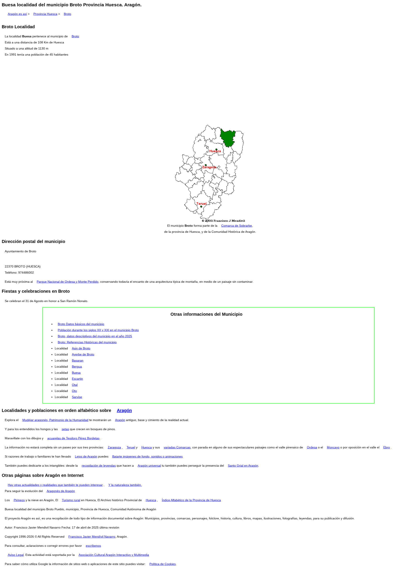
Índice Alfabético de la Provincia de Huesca (191, 500)
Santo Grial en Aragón (243, 465)
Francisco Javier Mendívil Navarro (91, 536)
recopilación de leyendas (99, 465)
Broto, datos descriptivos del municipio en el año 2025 (95, 336)
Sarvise (77, 397)
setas (65, 429)
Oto (74, 391)
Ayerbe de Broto (83, 354)
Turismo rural (71, 500)
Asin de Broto (81, 348)
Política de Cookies (162, 564)
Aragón (124, 410)
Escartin (77, 378)
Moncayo (333, 447)
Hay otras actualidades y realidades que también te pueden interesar (55, 485)
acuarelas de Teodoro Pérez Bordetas (73, 438)
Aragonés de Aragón (61, 491)
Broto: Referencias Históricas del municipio (87, 342)
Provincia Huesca (45, 14)
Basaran (77, 360)
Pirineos (19, 500)
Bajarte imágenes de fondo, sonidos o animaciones (147, 456)
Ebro (386, 447)
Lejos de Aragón (86, 456)
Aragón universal (149, 465)
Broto (67, 14)
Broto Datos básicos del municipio (81, 324)
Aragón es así (17, 14)
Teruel (131, 447)
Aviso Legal (16, 555)
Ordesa (312, 447)
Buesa (76, 372)
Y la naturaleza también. (125, 485)
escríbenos (93, 545)
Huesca (146, 447)
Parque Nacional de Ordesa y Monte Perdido (67, 281)
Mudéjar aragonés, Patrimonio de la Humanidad (55, 420)
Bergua (77, 366)
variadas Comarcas (177, 447)
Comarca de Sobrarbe (236, 225)
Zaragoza (114, 447)
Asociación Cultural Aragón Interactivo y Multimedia (114, 555)
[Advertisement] (208, 91)
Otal (75, 385)
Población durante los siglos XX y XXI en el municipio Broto (98, 330)
